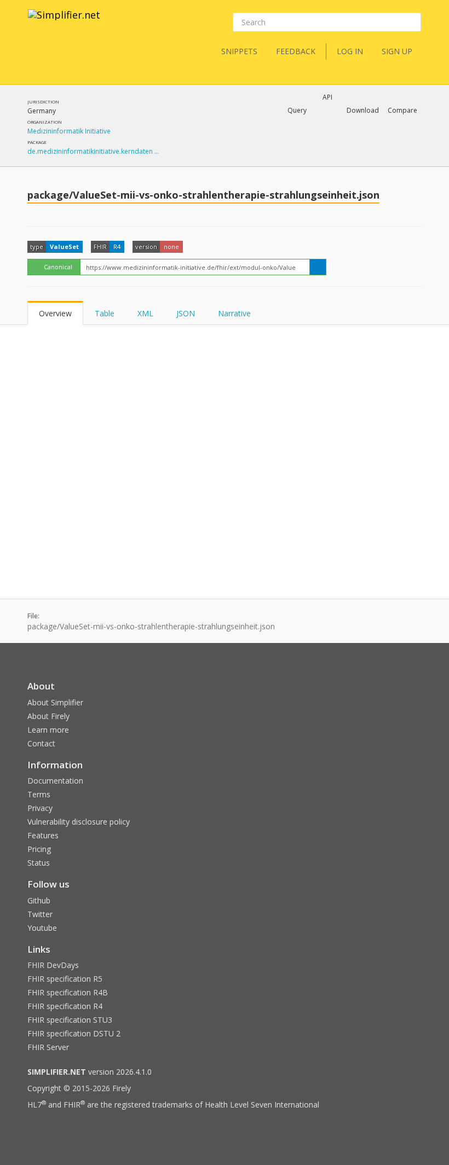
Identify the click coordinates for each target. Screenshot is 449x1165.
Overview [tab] (55, 313)
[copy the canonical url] (317, 267)
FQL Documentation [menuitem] (235, 156)
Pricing (39, 849)
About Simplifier (55, 702)
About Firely (48, 716)
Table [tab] (104, 313)
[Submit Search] (411, 22)
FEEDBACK (295, 51)
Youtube (42, 928)
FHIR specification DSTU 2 (73, 1033)
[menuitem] (308, 148)
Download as (309, 139)
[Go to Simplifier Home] (64, 22)
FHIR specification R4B (67, 992)
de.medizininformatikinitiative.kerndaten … (93, 151)
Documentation (55, 780)
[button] (297, 110)
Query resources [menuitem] (230, 139)
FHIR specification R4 (64, 1006)
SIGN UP (397, 51)
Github (38, 900)
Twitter (40, 914)
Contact (41, 743)
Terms (38, 794)
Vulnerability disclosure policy (78, 821)
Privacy (40, 808)
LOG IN (350, 51)
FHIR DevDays (53, 965)
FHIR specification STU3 (69, 1020)
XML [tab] (145, 313)
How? (218, 166)
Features (43, 835)
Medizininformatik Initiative (69, 131)
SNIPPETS (239, 51)
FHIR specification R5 (64, 978)
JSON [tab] (185, 313)
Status (38, 862)
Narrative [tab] (234, 313)
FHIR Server (48, 1047)
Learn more (48, 729)
